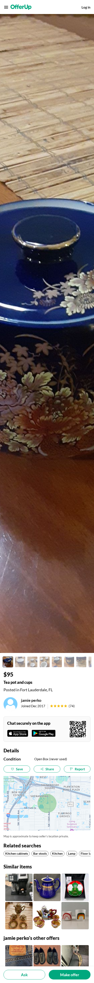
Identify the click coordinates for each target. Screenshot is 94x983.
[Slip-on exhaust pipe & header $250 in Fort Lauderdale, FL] (75, 958)
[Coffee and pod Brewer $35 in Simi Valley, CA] (19, 887)
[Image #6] (69, 661)
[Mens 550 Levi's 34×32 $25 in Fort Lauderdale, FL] (19, 958)
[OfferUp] (20, 7)
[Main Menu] (6, 7)
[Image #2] (20, 661)
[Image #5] (57, 661)
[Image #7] (81, 661)
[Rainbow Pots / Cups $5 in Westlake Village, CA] (75, 915)
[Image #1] (8, 661)
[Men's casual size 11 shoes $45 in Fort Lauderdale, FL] (47, 958)
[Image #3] (32, 661)
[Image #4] (44, 661)
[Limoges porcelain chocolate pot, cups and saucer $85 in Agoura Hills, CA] (19, 915)
